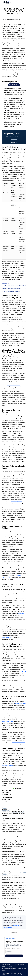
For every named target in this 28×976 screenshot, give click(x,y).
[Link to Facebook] (19, 972)
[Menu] (24, 3)
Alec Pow (18, 19)
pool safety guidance (16, 501)
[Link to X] (15, 972)
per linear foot (13, 385)
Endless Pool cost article (18, 742)
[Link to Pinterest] (23, 972)
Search (14, 955)
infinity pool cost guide (8, 721)
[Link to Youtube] (25, 972)
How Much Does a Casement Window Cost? (12, 288)
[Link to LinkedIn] (17, 972)
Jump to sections (13, 84)
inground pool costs (20, 703)
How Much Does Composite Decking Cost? (12, 291)
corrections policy (12, 21)
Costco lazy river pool (7, 765)
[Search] (21, 2)
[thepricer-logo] (7, 2)
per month (18, 613)
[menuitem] (21, 2)
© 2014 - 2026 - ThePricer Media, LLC (8, 964)
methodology (4, 21)
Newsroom (18, 948)
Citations (13, 948)
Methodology (7, 948)
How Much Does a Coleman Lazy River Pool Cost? (13, 285)
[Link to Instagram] (21, 972)
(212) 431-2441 (9, 966)
